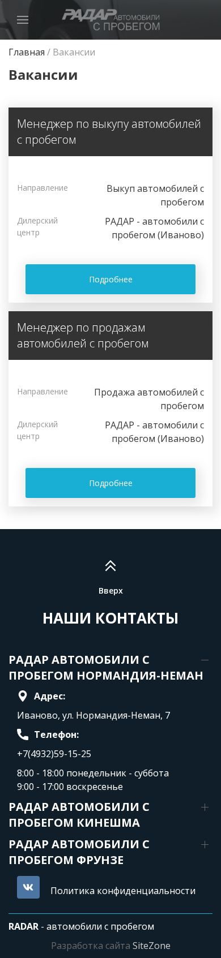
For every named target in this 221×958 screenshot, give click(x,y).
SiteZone (152, 945)
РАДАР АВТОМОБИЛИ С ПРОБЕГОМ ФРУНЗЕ (79, 851)
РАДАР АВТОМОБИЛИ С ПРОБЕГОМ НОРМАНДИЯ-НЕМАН (105, 667)
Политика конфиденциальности (123, 890)
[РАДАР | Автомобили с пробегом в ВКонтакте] (28, 887)
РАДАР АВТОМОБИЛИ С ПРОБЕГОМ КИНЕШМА (79, 814)
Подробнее (111, 279)
